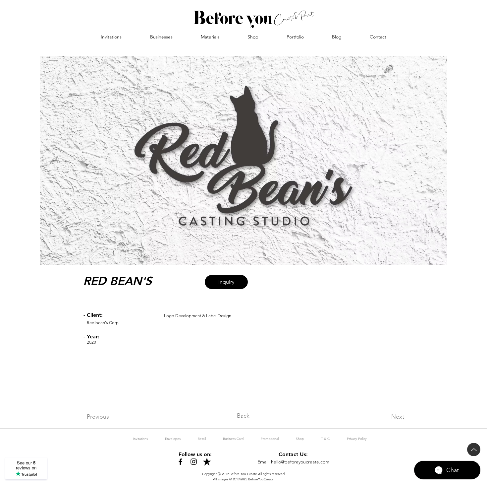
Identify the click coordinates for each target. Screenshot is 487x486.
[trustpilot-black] (207, 461)
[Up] (473, 449)
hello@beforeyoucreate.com (300, 462)
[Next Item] (436, 160)
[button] (161, 37)
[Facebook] (180, 461)
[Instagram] (193, 461)
